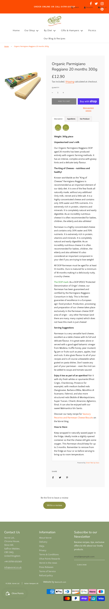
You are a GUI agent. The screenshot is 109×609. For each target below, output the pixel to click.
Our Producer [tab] (85, 119)
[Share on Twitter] (60, 477)
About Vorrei (45, 538)
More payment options (88, 109)
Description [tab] (58, 119)
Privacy (42, 550)
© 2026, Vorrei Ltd (12, 583)
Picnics (92, 30)
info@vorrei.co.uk (13, 567)
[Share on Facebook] (53, 477)
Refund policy (46, 575)
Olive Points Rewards (49, 559)
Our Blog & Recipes (54, 38)
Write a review (54, 505)
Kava (97, 463)
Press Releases (46, 567)
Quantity (55, 87)
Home (16, 30)
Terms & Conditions (49, 554)
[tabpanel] (75, 291)
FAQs (41, 546)
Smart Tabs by (91, 463)
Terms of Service (47, 571)
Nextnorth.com (60, 582)
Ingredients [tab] (71, 119)
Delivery (43, 542)
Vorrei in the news (48, 563)
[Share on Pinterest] (67, 477)
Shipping (69, 81)
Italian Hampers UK (31, 583)
